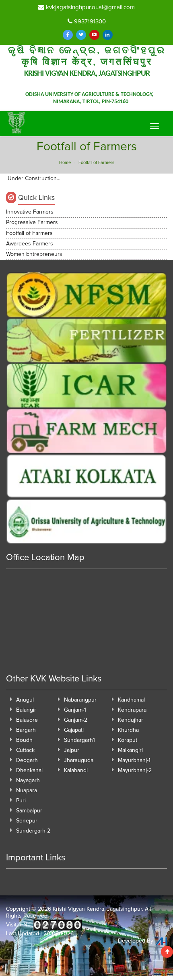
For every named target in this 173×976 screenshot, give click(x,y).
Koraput (127, 740)
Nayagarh (28, 780)
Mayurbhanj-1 (134, 760)
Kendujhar (130, 720)
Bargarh (26, 730)
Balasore (27, 720)
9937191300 (89, 22)
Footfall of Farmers (29, 233)
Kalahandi (76, 770)
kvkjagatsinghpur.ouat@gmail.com (89, 7)
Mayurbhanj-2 (135, 770)
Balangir (26, 710)
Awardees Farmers (29, 244)
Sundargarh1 (79, 740)
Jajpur (71, 750)
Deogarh (27, 760)
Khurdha (128, 730)
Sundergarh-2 (33, 831)
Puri (21, 801)
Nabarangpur (80, 700)
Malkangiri (130, 750)
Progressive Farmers (32, 222)
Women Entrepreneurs (34, 254)
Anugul (25, 700)
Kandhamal (131, 700)
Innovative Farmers (30, 212)
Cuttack (25, 750)
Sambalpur (29, 811)
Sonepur (26, 821)
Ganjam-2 (75, 720)
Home (65, 162)
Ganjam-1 (75, 710)
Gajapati (74, 730)
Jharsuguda (78, 760)
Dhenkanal (29, 770)
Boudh (24, 740)
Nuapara (26, 790)
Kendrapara (132, 710)
